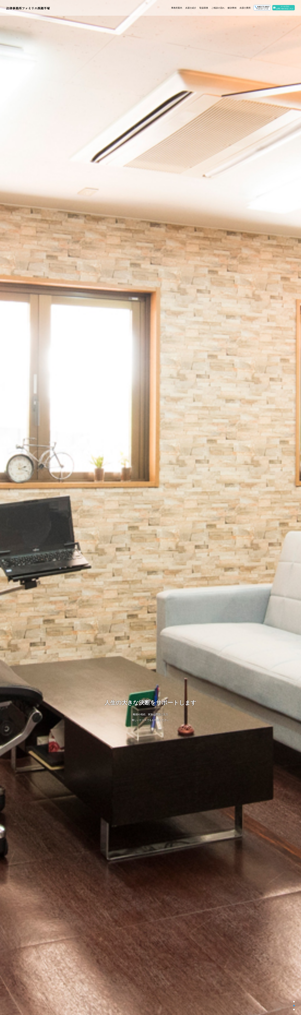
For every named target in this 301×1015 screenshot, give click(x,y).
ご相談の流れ (217, 8)
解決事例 (232, 8)
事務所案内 (176, 8)
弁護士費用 (245, 8)
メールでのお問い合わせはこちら (284, 7)
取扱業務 (203, 8)
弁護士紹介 (190, 8)
